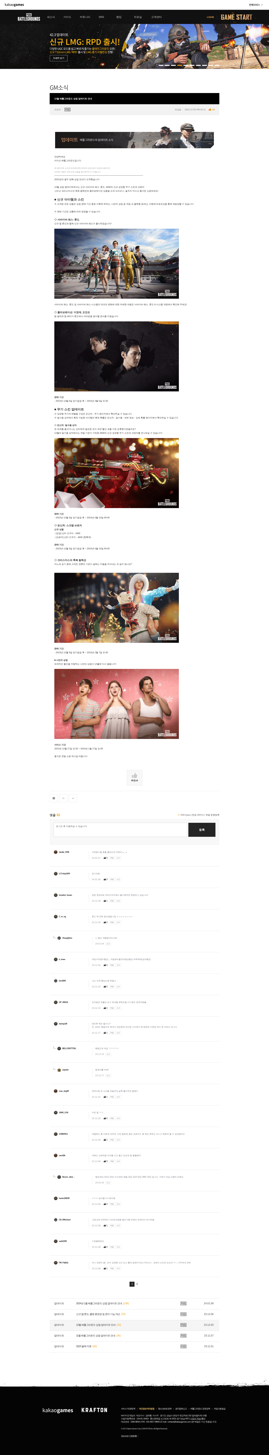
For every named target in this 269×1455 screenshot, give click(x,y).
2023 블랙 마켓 (83, 1346)
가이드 (67, 17)
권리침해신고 (181, 1408)
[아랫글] (73, 798)
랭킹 (119, 17)
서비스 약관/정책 (128, 1408)
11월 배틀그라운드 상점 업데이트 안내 (95, 1335)
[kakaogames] (14, 5)
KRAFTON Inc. (148, 1429)
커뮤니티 (85, 17)
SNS (101, 17)
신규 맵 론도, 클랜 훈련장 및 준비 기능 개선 (98, 1314)
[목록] (54, 798)
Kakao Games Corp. (134, 1429)
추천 (134, 780)
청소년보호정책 (164, 1408)
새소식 (51, 17)
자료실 (138, 17)
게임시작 (238, 17)
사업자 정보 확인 (197, 1418)
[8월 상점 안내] (134, 39)
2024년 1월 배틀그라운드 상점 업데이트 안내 (99, 1303)
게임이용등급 (219, 1408)
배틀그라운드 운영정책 (200, 1408)
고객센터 (156, 17)
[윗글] (63, 798)
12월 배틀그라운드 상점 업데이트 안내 (96, 1325)
